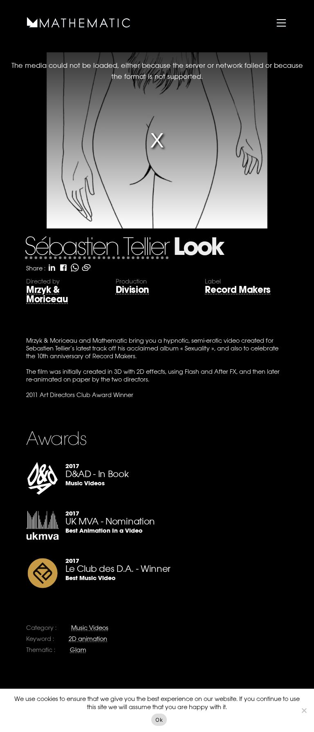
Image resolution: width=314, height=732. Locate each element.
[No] (304, 710)
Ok (159, 719)
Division (132, 290)
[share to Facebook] (63, 267)
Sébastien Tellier (96, 248)
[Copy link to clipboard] (86, 267)
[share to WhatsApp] (75, 267)
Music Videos (89, 628)
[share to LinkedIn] (52, 267)
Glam (78, 650)
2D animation (88, 639)
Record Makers (238, 290)
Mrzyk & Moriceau (47, 294)
